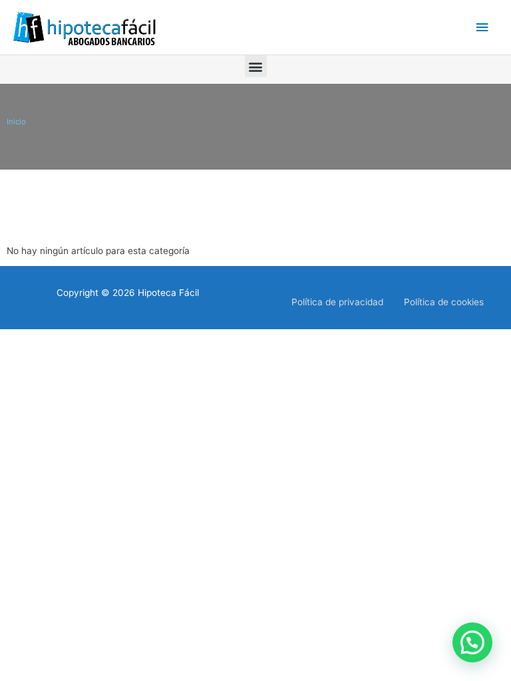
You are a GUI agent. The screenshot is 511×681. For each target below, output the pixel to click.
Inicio (16, 121)
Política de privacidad (337, 302)
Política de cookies (444, 302)
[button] (256, 66)
